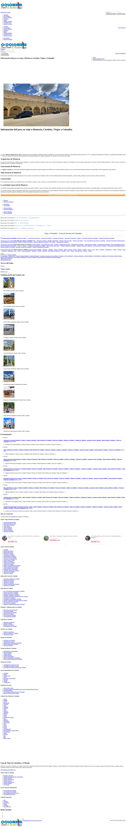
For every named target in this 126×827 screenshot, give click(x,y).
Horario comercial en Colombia (11, 601)
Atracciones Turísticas (9, 531)
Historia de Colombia (22, 238)
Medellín (6, 801)
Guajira (5, 674)
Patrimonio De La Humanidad (10, 569)
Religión (79, 238)
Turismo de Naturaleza (9, 632)
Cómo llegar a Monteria (9, 525)
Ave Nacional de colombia (10, 616)
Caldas (74, 249)
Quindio (39, 251)
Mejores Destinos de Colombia (68, 245)
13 (1, 253)
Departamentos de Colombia (10, 626)
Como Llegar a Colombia (90, 244)
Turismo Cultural (7, 780)
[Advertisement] (63, 72)
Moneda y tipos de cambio (66, 240)
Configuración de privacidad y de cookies (32, 820)
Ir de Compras (7, 205)
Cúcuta (5, 725)
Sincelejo (6, 734)
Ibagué (5, 733)
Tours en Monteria (8, 211)
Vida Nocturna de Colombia (10, 557)
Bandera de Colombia (9, 614)
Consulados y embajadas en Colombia (12, 599)
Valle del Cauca (78, 251)
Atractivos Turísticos (8, 209)
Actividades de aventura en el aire (11, 664)
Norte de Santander (26, 251)
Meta (15, 251)
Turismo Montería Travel (98, 58)
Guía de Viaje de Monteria (10, 522)
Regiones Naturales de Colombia (106, 238)
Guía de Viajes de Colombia (34, 249)
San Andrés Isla (7, 806)
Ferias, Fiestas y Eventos (9, 560)
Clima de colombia (8, 623)
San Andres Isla (7, 729)
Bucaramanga (7, 731)
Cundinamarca (108, 249)
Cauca (89, 249)
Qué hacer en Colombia (9, 572)
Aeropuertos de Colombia (9, 597)
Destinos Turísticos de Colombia (11, 566)
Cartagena (6, 704)
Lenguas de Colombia (9, 582)
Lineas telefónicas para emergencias (9, 242)
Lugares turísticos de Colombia (11, 568)
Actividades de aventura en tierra (11, 666)
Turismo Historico (8, 655)
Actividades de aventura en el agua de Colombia (15, 667)
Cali (4, 735)
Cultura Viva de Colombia (34, 238)
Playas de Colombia (8, 645)
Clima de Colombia (22, 245)
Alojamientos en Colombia (77, 244)
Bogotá (5, 804)
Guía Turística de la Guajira (10, 791)
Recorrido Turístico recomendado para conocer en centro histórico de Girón (21, 689)
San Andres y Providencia (9, 678)
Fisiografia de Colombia (70, 238)
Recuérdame (5, 53)
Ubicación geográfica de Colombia (90, 238)
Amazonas (44, 249)
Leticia (5, 699)
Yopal (5, 709)
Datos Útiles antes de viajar (10, 523)
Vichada (90, 251)
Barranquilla (6, 703)
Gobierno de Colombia (46, 238)
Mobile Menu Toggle (5, 12)
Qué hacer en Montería (31, 257)
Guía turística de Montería (20, 257)
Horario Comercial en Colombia (41, 242)
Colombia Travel (7, 22)
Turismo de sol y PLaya (9, 641)
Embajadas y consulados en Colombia (36, 245)
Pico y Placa (52, 242)
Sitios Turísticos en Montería (44, 257)
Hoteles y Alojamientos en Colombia (12, 565)
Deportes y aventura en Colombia (62, 244)
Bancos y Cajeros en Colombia (25, 242)
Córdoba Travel (11, 256)
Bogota (5, 714)
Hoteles (5, 20)
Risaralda (45, 251)
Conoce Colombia (36, 244)
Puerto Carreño (7, 738)
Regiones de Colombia (9, 625)
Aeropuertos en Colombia (62, 242)
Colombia (6, 15)
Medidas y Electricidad (53, 240)
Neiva (5, 718)
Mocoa (5, 726)
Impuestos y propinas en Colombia (11, 595)
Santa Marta (6, 721)
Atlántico (60, 249)
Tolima (72, 251)
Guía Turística (7, 16)
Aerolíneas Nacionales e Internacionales (115, 240)
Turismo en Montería (78, 256)
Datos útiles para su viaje (47, 244)
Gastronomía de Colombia (104, 244)
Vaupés (85, 251)
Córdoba (102, 249)
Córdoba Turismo (118, 256)
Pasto (5, 724)
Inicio (94, 57)
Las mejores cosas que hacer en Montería (49, 256)
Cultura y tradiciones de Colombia (11, 584)
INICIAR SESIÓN (121, 14)
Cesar (93, 249)
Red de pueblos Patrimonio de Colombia (13, 659)
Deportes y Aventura (8, 775)
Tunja (5, 705)
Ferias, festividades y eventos (118, 244)
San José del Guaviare (9, 717)
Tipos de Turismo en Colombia (8, 247)
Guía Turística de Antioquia (10, 790)
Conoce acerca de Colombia (9, 238)
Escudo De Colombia (8, 611)
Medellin (6, 700)
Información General (8, 551)
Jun (3, 253)
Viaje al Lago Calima (8, 688)
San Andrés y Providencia (54, 251)
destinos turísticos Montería (7, 257)
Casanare (84, 249)
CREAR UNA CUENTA (111, 14)
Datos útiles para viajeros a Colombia (23, 240)
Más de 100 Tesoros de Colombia (11, 693)
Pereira (5, 727)
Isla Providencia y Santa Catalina (11, 730)
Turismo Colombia (12, 254)
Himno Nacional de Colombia (10, 610)
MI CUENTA (122, 27)
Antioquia (50, 249)
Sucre (68, 251)
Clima (34, 240)
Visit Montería (96, 256)
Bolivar (65, 249)
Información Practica (8, 552)
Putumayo (34, 251)
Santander (63, 251)
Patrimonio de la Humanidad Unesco (116, 245)
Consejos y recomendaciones (10, 558)
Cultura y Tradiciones (8, 561)
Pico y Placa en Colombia (9, 603)
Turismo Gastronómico (9, 782)
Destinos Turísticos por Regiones (84, 245)
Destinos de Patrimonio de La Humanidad (13, 776)
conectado (13, 516)
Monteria (6, 713)
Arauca (55, 249)
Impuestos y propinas (42, 240)
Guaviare (119, 249)
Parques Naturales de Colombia (11, 644)
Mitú (5, 737)
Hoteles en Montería (34, 256)
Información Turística (8, 201)
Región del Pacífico (8, 690)
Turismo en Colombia (8, 564)
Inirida (5, 716)
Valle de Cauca (7, 675)
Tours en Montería (68, 256)
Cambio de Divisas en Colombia (11, 593)
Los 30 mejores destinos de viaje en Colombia (14, 692)
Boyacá (70, 249)
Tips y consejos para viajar (52, 245)
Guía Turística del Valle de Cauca (11, 793)
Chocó (97, 249)
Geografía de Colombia (58, 238)
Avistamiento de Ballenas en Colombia (12, 643)
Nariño (19, 251)
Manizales (6, 707)
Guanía (114, 249)
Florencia (6, 708)
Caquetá (79, 249)
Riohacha (6, 720)
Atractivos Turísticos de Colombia (8, 245)
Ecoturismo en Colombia (9, 640)
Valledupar (6, 712)
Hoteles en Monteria (8, 530)
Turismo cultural (7, 654)
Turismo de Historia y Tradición (11, 633)
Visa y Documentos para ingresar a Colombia (94, 240)
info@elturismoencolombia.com (8, 770)
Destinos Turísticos (8, 21)
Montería (6, 200)
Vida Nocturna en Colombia (99, 245)
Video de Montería (8, 213)
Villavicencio (7, 722)
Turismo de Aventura (8, 634)
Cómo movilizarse (8, 208)
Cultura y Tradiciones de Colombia (41, 247)
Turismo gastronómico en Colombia (12, 657)
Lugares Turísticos (8, 17)
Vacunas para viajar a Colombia (11, 592)
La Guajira (3, 251)
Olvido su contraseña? (120, 53)
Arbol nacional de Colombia (10, 612)
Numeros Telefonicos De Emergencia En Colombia (15, 600)
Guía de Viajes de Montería (22, 256)
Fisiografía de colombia (9, 622)
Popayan (6, 710)
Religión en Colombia (9, 581)
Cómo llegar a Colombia (9, 562)
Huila (124, 249)
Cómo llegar (6, 204)
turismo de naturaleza (56, 257)
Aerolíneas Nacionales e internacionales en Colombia (16, 596)
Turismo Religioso (8, 652)
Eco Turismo (6, 784)
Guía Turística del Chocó (9, 794)
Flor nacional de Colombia (10, 615)
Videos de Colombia (8, 573)
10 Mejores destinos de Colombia (11, 570)
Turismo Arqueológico (9, 656)
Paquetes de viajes (8, 24)
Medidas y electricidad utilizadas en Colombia (14, 604)
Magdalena (10, 251)
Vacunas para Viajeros (78, 240)
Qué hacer (6, 18)
